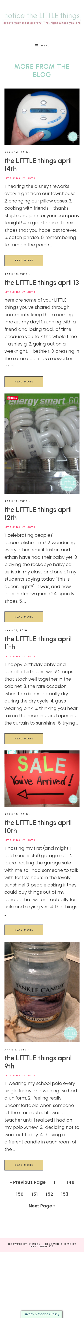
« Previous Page (28, 1182)
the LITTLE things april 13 (41, 282)
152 (49, 1194)
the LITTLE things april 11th (38, 643)
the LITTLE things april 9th (38, 1062)
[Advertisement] (42, 1274)
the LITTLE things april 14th (38, 165)
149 (70, 1182)
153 (64, 1194)
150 (20, 1194)
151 (34, 1194)
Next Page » (42, 1206)
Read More (24, 260)
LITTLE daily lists (19, 178)
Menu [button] (45, 45)
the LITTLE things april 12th (38, 513)
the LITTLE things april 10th (38, 826)
